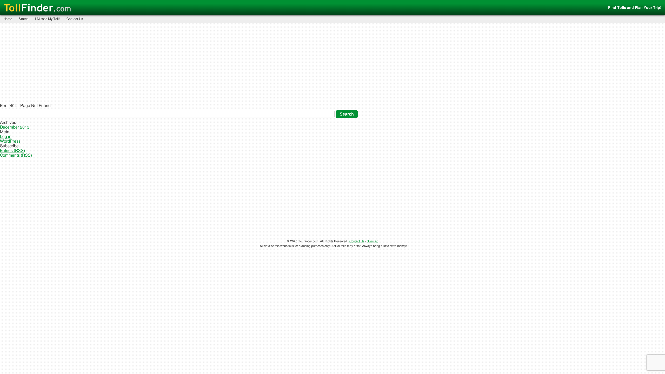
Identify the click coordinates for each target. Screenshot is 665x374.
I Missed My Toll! (47, 19)
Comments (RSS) (16, 155)
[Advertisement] (332, 62)
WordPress (10, 141)
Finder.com (37, 8)
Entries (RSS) (12, 151)
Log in (5, 137)
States (23, 19)
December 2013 (14, 127)
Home (7, 19)
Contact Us (74, 19)
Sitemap (372, 241)
